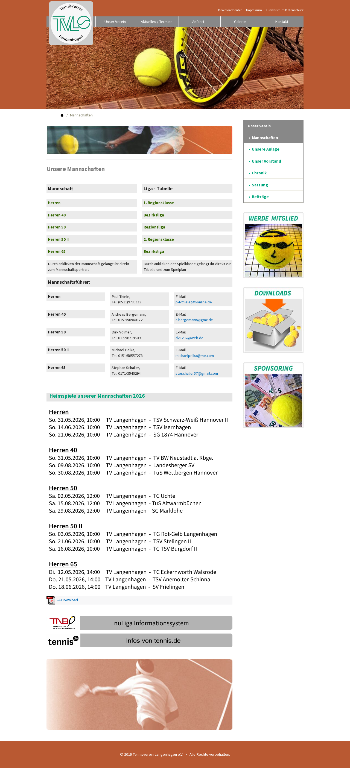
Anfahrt (198, 21)
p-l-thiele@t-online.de (194, 302)
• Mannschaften (263, 137)
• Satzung (258, 184)
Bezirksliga (154, 215)
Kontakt (281, 21)
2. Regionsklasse (159, 239)
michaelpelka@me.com (195, 355)
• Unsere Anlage (264, 149)
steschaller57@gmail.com (197, 373)
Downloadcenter (230, 10)
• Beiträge (259, 196)
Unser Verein (115, 21)
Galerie (240, 21)
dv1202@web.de (189, 337)
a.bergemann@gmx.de (194, 319)
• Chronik (258, 172)
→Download (66, 599)
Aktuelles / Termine (157, 21)
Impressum (254, 10)
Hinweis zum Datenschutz (285, 10)
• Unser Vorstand (265, 161)
